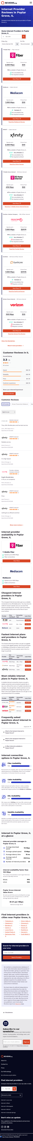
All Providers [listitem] (5, 404)
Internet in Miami (5, 1103)
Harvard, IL (24, 932)
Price (4, 379)
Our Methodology (6, 1071)
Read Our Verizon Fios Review (16, 334)
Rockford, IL (24, 930)
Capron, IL (8, 927)
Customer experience (9, 383)
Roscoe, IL (24, 925)
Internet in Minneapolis (7, 1106)
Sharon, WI (24, 927)
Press (2, 1068)
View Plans (16, 79)
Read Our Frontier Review (16, 249)
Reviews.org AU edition (10, 1075)
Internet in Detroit (5, 1109)
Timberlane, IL (9, 921)
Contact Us (4, 1064)
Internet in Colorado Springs (8, 1112)
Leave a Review (9, 393)
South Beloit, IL (25, 934)
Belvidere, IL (8, 925)
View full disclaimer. (8, 341)
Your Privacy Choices (7, 1137)
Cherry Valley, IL (25, 921)
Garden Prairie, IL (10, 932)
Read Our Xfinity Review (17, 164)
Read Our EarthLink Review (17, 291)
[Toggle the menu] (31, 3)
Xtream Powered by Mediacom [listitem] (20, 404)
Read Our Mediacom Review (17, 122)
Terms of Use (4, 1129)
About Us (18, 1004)
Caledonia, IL (9, 923)
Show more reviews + (16, 525)
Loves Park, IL (9, 930)
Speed (5, 370)
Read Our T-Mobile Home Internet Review (17, 206)
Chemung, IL (24, 923)
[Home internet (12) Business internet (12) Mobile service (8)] (10, 44)
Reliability (6, 374)
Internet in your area (6, 1100)
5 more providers (16, 345)
